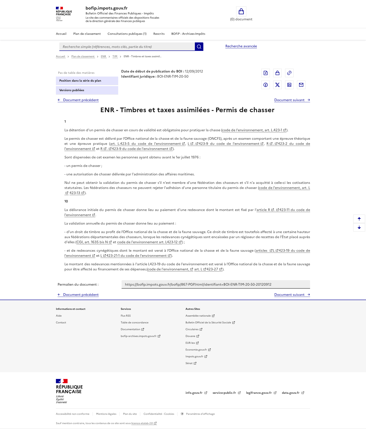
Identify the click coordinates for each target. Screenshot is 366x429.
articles (262, 250)
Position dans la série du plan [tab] (80, 80)
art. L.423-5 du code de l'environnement (145, 143)
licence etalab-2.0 (142, 423)
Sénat (189, 363)
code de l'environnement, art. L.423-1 (252, 130)
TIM (115, 56)
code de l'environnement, (168, 269)
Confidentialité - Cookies (159, 414)
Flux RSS (126, 316)
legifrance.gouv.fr (259, 393)
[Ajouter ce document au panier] (277, 73)
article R (263, 209)
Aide (59, 316)
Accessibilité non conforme (73, 414)
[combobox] (127, 46)
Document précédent (80, 99)
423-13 (74, 192)
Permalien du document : (78, 284)
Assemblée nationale (198, 316)
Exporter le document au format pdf (265, 73)
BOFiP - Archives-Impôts (188, 34)
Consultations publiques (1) (127, 34)
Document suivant (289, 99)
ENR (104, 56)
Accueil (61, 34)
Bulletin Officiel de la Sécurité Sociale (208, 322)
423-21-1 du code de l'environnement (136, 255)
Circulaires (192, 329)
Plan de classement (87, 34)
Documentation (130, 329)
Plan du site (130, 414)
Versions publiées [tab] (71, 90)
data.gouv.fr (291, 393)
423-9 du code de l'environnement (229, 143)
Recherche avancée (241, 46)
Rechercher (199, 46)
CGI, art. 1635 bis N (92, 242)
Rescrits (159, 34)
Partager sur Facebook (265, 85)
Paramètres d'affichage (200, 414)
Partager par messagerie (301, 85)
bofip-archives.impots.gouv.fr (139, 336)
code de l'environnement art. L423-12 (147, 242)
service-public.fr (225, 393)
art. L (198, 269)
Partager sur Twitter (277, 85)
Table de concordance (134, 322)
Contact (61, 322)
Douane (190, 336)
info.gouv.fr (194, 393)
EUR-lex (190, 343)
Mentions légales (106, 414)
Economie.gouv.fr (196, 350)
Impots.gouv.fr (194, 356)
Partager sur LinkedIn (289, 85)
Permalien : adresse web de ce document (289, 73)
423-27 (212, 269)
